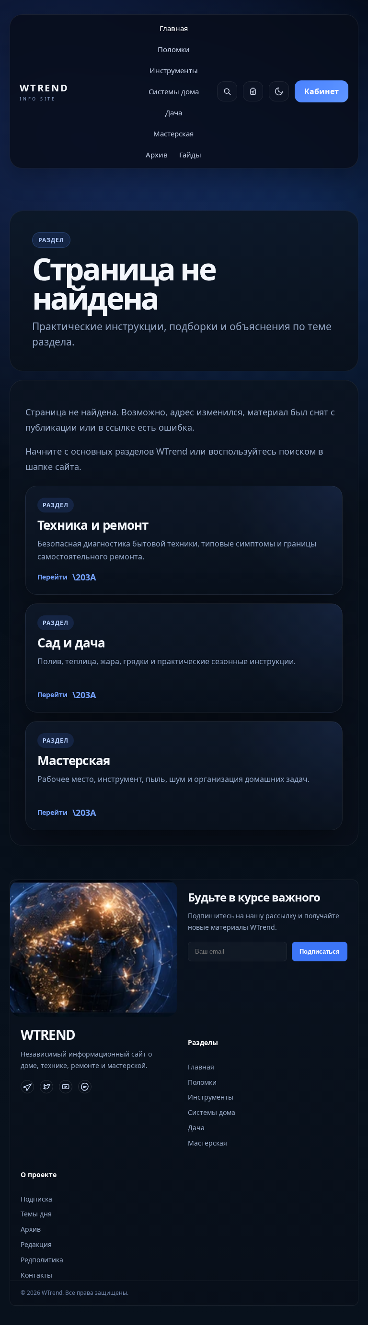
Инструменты (174, 70)
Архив (157, 154)
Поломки (174, 49)
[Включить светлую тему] (279, 91)
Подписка (36, 1198)
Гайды (190, 154)
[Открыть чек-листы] (253, 91)
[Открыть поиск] (227, 91)
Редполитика (42, 1259)
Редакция (36, 1244)
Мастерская (173, 133)
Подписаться (319, 951)
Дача (173, 112)
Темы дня (36, 1213)
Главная (174, 28)
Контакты (36, 1275)
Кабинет (321, 91)
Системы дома (174, 91)
